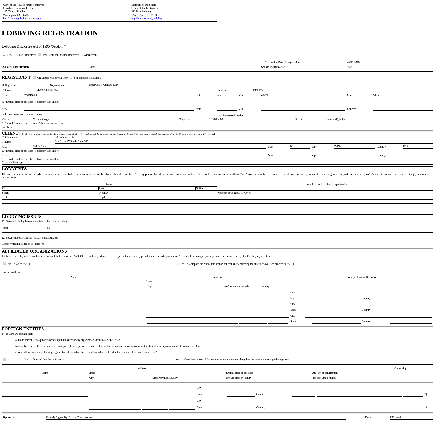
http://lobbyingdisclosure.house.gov (22, 18)
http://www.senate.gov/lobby (146, 18)
